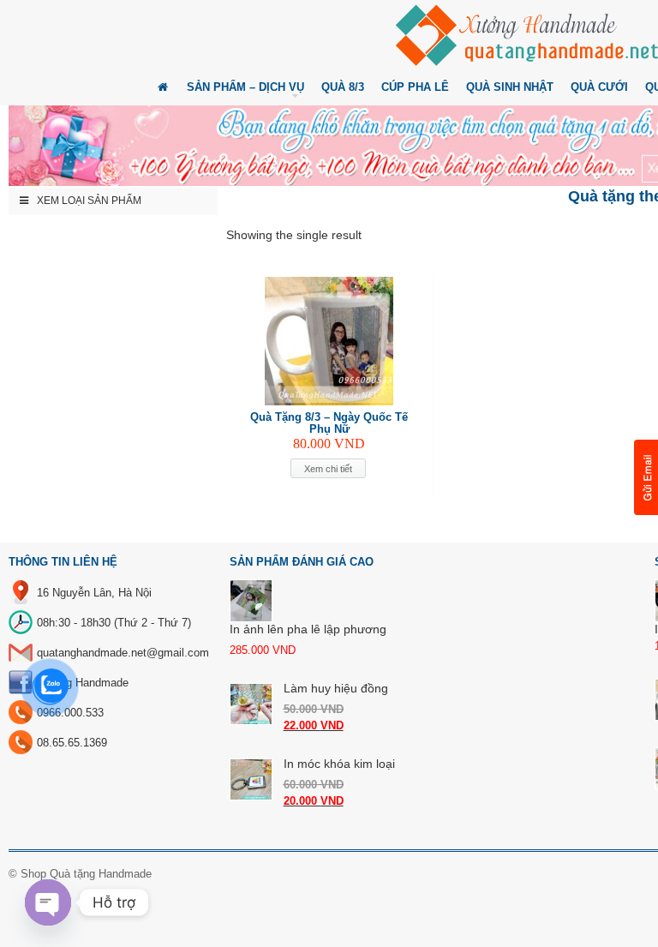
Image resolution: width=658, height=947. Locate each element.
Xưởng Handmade (83, 682)
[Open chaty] (48, 902)
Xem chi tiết (328, 469)
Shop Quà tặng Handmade (86, 873)
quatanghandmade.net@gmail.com (123, 652)
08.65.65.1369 (72, 742)
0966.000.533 (70, 712)
